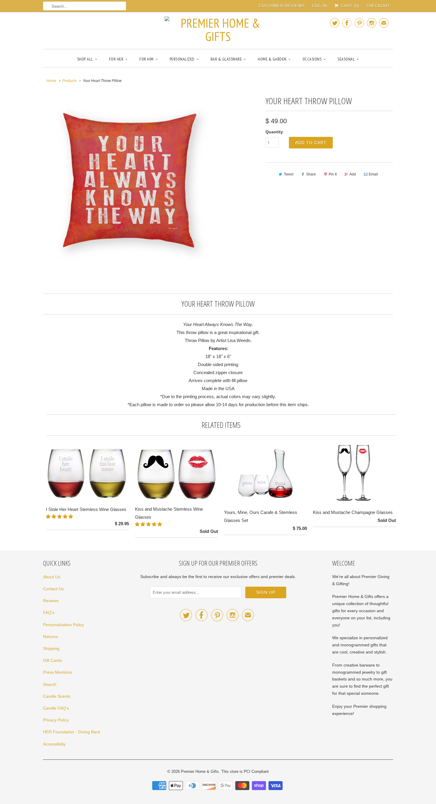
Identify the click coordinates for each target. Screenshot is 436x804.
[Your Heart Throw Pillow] (129, 180)
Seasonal (346, 59)
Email (373, 174)
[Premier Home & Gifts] (218, 29)
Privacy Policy (56, 720)
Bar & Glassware (226, 59)
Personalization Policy (63, 624)
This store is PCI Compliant (245, 771)
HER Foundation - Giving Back (71, 731)
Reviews (51, 600)
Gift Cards (52, 660)
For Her (116, 59)
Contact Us (53, 588)
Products (69, 81)
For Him (146, 59)
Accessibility (54, 744)
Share (311, 174)
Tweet (288, 174)
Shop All (85, 59)
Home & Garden (272, 59)
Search (49, 684)
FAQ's (48, 612)
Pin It (333, 174)
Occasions (312, 59)
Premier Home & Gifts (200, 771)
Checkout (378, 6)
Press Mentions (57, 672)
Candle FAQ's (56, 708)
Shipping (51, 648)
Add (352, 174)
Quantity (274, 131)
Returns (50, 636)
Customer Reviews (282, 6)
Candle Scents (56, 696)
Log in (319, 6)
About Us (51, 576)
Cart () (349, 6)
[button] (60, 516)
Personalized (182, 59)
